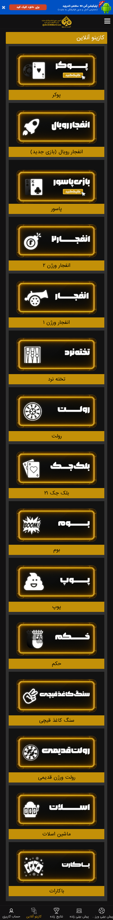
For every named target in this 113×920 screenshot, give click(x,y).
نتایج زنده (56, 916)
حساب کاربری (11, 916)
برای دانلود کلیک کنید (28, 7)
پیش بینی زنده (79, 916)
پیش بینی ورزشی (101, 916)
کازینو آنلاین (33, 916)
